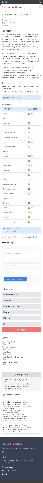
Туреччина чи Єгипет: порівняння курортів (17, 406)
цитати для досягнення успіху (13, 414)
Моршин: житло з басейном (14, 382)
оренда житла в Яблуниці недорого (15, 416)
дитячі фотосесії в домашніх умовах (15, 402)
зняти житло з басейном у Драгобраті (17, 384)
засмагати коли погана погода (14, 400)
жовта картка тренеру (10, 412)
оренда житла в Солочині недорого (16, 386)
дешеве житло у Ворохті (11, 431)
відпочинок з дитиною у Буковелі (15, 380)
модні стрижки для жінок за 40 (13, 410)
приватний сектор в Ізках (13, 388)
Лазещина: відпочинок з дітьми (14, 419)
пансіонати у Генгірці (10, 423)
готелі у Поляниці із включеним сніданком (17, 427)
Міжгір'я (12, 20)
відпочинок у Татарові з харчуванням (16, 429)
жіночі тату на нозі (9, 408)
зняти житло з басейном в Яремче (15, 425)
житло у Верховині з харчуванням (15, 421)
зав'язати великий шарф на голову (15, 404)
